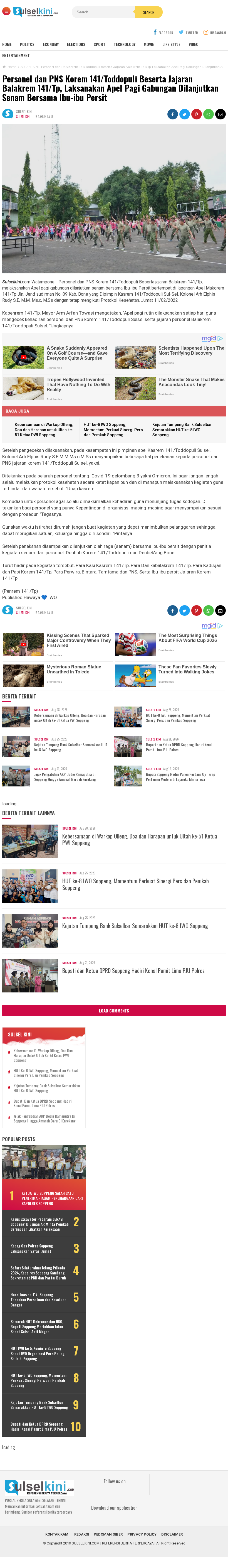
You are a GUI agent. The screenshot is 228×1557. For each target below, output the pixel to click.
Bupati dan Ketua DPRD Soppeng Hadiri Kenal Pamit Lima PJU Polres (179, 747)
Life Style (171, 44)
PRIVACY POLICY (142, 1534)
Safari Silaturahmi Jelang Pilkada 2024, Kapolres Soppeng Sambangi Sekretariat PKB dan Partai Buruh (38, 1273)
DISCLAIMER (172, 1534)
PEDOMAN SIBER (108, 1534)
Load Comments (114, 1010)
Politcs (27, 44)
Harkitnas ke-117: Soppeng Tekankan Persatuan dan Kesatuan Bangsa (38, 1299)
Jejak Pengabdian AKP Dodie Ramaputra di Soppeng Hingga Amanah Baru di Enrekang (65, 777)
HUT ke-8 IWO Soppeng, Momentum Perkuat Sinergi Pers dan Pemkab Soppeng (113, 429)
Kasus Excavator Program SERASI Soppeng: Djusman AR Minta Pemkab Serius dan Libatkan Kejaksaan (40, 1224)
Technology (124, 44)
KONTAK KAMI (57, 1534)
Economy (51, 44)
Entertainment (16, 55)
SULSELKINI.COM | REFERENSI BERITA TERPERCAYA (113, 1543)
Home (7, 44)
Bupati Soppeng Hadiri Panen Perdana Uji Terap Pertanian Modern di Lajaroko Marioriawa (180, 777)
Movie (149, 44)
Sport (99, 44)
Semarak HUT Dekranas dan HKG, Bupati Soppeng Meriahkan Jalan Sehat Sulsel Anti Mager (37, 1326)
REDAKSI (81, 1534)
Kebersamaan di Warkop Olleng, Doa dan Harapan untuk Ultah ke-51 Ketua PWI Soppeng (44, 429)
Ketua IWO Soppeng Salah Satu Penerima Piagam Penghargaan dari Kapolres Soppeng (52, 1198)
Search (148, 12)
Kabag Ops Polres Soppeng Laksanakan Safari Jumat (32, 1248)
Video (194, 44)
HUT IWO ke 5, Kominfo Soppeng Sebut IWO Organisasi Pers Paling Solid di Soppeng (38, 1353)
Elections (76, 44)
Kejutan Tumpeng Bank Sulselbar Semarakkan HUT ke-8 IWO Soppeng (182, 429)
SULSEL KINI (23, 116)
